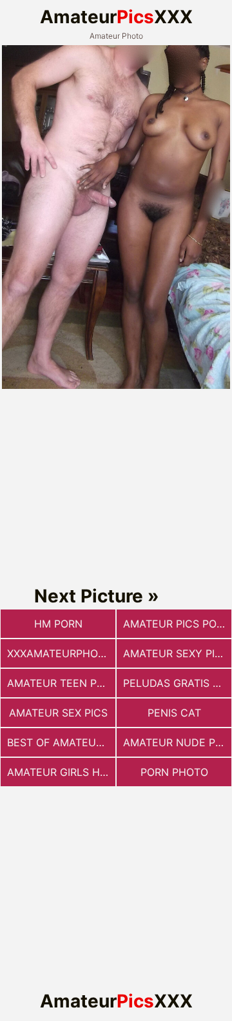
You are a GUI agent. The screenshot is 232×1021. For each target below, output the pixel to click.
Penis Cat (174, 712)
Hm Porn (58, 623)
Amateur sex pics (58, 712)
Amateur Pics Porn (177, 623)
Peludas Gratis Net (177, 683)
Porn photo (174, 772)
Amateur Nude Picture (177, 742)
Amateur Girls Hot (60, 772)
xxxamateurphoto (59, 653)
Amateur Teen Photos (61, 683)
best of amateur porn (61, 742)
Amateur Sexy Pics (176, 653)
